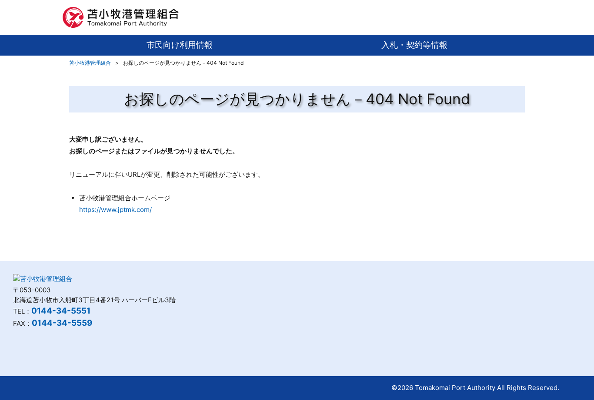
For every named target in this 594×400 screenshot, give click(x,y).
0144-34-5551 (60, 311)
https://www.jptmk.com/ (115, 209)
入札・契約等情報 (414, 45)
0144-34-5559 (62, 323)
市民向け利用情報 (180, 45)
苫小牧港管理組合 (90, 63)
